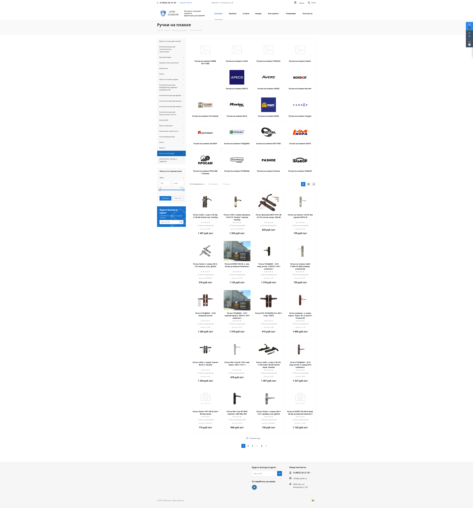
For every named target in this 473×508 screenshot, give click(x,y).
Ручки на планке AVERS (268, 88)
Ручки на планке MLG (237, 116)
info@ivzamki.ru (300, 478)
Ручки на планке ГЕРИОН (268, 61)
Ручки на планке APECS (237, 88)
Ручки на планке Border (300, 88)
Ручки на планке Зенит (300, 61)
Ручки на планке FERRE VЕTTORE (205, 62)
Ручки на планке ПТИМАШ (237, 171)
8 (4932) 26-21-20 (301, 472)
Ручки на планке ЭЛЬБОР (300, 171)
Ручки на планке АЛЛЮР (205, 143)
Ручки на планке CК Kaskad (205, 116)
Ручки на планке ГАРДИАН (237, 143)
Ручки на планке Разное (268, 171)
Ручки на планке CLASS (237, 61)
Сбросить (178, 198)
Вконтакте (254, 487)
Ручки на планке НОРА (300, 143)
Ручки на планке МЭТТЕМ (268, 143)
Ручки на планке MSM (268, 116)
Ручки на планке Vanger (300, 116)
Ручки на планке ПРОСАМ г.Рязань (205, 172)
